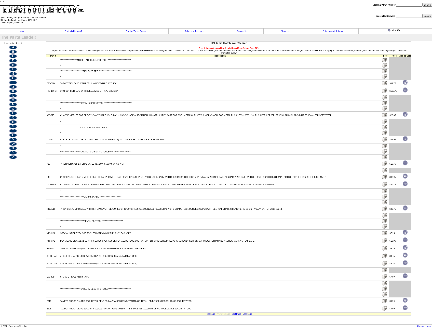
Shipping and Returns (333, 31)
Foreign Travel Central (136, 31)
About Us (285, 31)
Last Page (247, 314)
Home (21, 31)
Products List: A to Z (73, 31)
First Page (210, 314)
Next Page (236, 314)
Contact (420, 326)
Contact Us (242, 31)
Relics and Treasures (194, 31)
